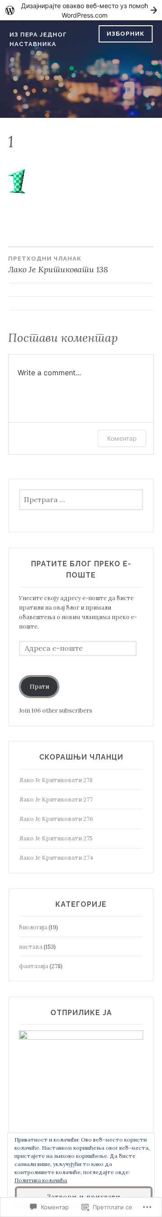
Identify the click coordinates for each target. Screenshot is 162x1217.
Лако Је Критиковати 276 (56, 819)
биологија (33, 927)
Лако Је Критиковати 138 (58, 265)
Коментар (122, 438)
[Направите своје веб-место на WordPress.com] (81, 10)
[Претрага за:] (81, 500)
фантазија (33, 966)
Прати (39, 686)
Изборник (125, 33)
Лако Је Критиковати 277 (56, 799)
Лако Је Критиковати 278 (56, 780)
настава (30, 947)
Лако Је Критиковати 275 (56, 838)
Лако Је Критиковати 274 (56, 858)
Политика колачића (40, 1180)
